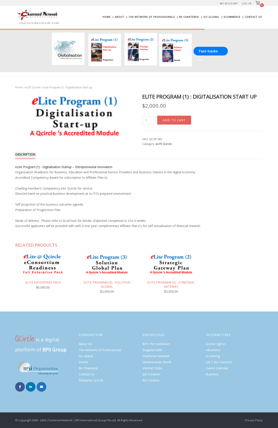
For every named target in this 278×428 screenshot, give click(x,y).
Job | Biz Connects (219, 362)
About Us (85, 344)
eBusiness (213, 350)
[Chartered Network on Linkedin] (30, 387)
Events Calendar (217, 368)
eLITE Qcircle (33, 87)
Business (212, 374)
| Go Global (210, 16)
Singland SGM (152, 350)
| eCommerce (230, 16)
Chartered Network (155, 356)
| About (118, 16)
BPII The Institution (156, 344)
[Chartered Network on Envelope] (41, 387)
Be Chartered (88, 368)
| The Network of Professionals (150, 16)
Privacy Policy (254, 420)
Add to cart (174, 120)
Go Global (86, 356)
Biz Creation (151, 380)
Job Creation (151, 374)
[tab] (25, 155)
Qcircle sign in (215, 344)
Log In (247, 3)
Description (25, 154)
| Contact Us (252, 16)
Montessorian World (156, 362)
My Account (229, 3)
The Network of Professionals (100, 350)
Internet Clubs (152, 368)
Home (107, 16)
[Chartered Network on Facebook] (20, 387)
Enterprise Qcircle (91, 380)
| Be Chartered (188, 16)
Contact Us (86, 374)
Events (83, 362)
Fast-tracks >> (208, 52)
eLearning (213, 356)
